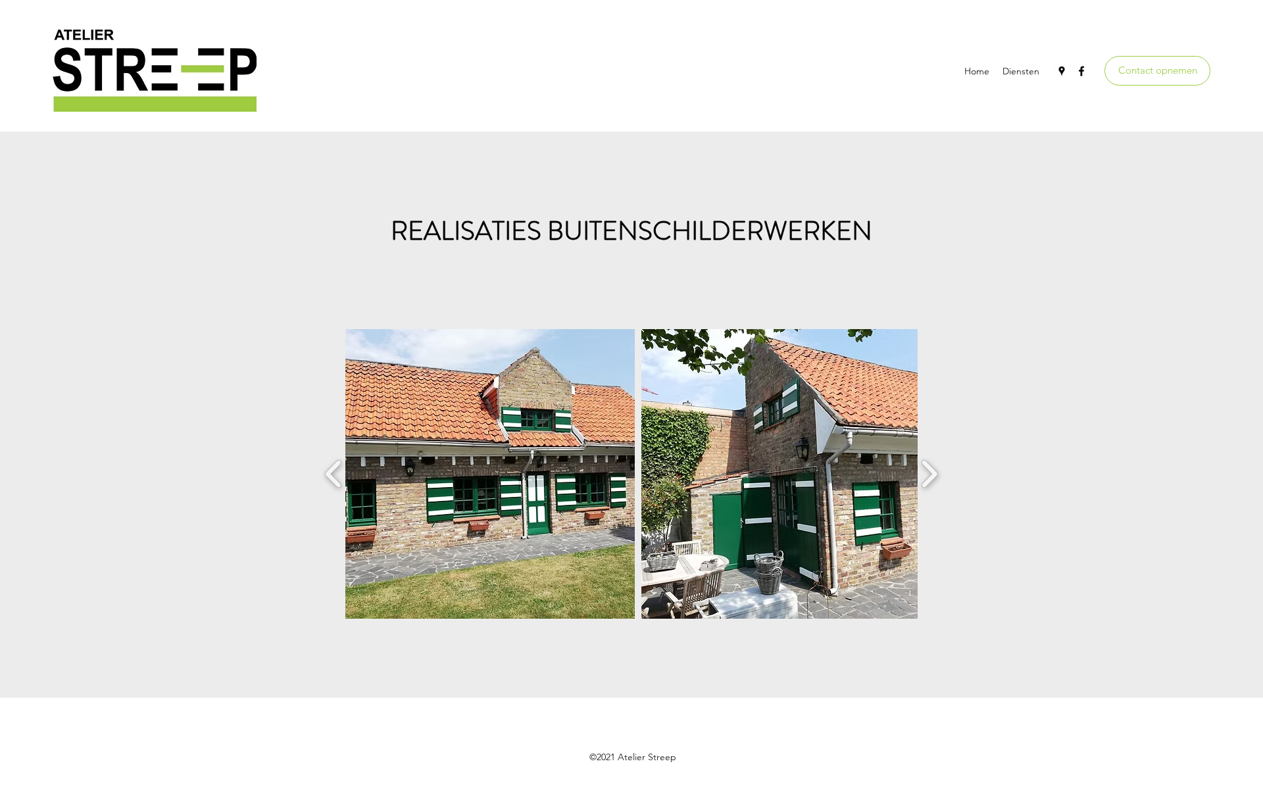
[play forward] (929, 474)
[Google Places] (1061, 71)
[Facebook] (1081, 71)
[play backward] (334, 474)
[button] (490, 474)
